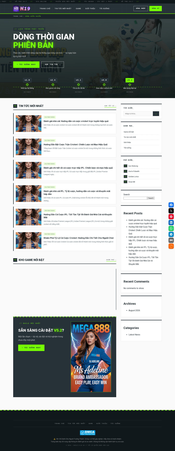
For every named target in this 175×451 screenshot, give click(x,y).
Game (78, 8)
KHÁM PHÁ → (111, 260)
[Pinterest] (171, 216)
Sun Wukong (131, 166)
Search (126, 194)
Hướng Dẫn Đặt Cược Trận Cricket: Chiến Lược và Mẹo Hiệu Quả (143, 230)
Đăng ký (155, 8)
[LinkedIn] (171, 222)
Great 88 (130, 182)
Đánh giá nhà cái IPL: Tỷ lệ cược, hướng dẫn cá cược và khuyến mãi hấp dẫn (144, 250)
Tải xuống (104, 8)
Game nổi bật (129, 132)
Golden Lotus (132, 177)
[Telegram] (171, 234)
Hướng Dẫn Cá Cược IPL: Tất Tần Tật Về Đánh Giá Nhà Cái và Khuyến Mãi (143, 260)
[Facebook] (171, 204)
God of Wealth (132, 171)
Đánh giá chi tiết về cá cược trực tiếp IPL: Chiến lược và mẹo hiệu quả (143, 240)
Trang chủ (45, 8)
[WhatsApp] (171, 228)
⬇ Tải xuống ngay (26, 65)
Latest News (134, 334)
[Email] (171, 240)
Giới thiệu (90, 8)
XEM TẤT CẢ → (110, 106)
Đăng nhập (141, 8)
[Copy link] (171, 246)
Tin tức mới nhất (63, 8)
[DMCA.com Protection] (87, 432)
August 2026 (134, 310)
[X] (171, 210)
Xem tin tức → (52, 65)
